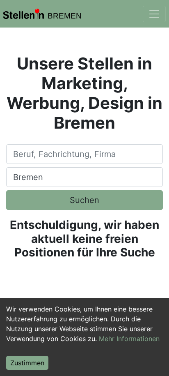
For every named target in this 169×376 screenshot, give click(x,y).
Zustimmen (27, 363)
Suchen (84, 200)
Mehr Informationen (129, 338)
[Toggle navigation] (154, 14)
